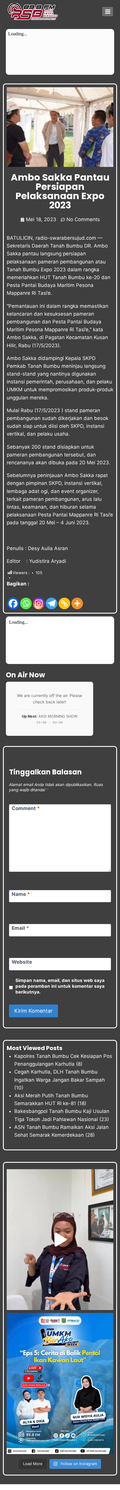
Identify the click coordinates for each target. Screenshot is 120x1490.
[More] (77, 599)
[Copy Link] (64, 599)
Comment (26, 808)
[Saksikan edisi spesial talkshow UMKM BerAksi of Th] (60, 1383)
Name (21, 894)
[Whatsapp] (26, 599)
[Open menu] (107, 11)
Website (22, 962)
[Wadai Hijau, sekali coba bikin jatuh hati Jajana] (60, 1239)
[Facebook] (13, 599)
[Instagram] (39, 599)
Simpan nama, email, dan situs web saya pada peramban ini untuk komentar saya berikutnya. (60, 986)
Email (20, 928)
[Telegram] (51, 599)
